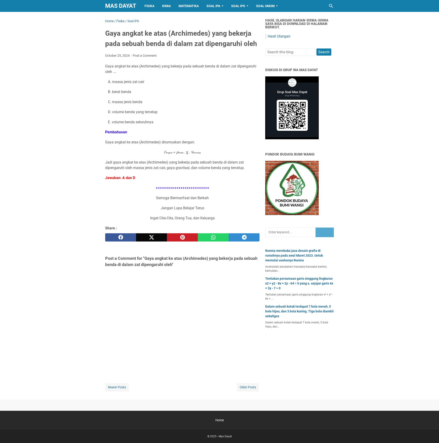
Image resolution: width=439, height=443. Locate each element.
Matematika (189, 6)
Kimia (166, 6)
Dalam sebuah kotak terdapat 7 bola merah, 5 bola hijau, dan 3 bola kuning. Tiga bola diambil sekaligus (299, 311)
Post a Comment (145, 55)
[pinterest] (182, 237)
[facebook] (120, 237)
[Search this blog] (331, 6)
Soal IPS (238, 6)
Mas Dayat (120, 6)
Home (219, 420)
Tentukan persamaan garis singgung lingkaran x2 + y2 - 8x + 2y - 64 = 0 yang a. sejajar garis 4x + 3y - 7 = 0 (299, 283)
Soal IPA (213, 6)
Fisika (149, 6)
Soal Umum (265, 6)
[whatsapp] (213, 237)
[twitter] (151, 237)
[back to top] (429, 432)
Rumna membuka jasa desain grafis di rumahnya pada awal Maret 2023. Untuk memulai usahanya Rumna (294, 255)
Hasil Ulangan (279, 36)
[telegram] (244, 237)
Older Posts (248, 387)
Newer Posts (117, 387)
